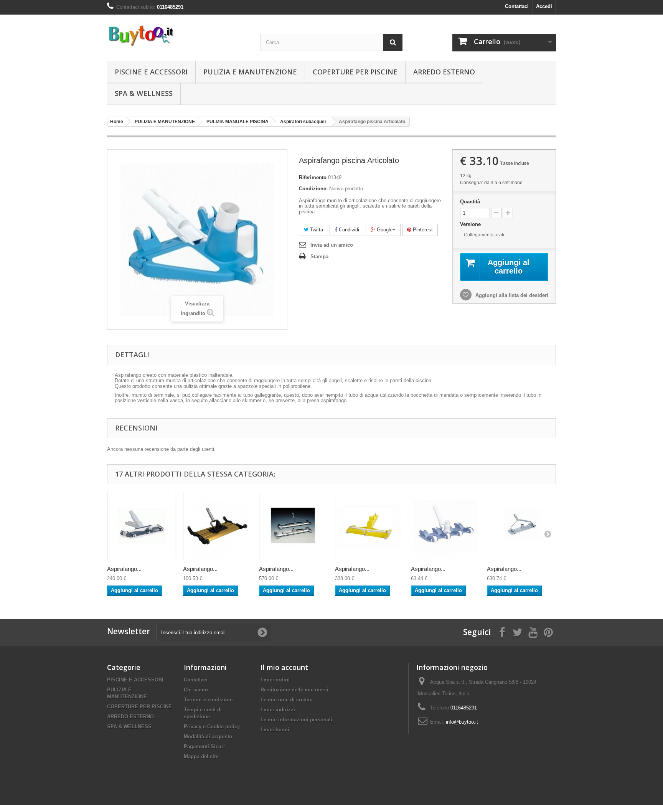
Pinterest (422, 230)
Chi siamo (196, 690)
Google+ (385, 230)
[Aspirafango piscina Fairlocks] (369, 526)
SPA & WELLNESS (144, 93)
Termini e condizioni (208, 700)
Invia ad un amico (331, 245)
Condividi (348, 230)
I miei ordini (275, 680)
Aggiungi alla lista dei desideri (511, 295)
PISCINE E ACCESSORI (151, 71)
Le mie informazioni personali (296, 720)
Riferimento (313, 177)
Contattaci (517, 6)
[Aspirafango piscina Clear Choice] (217, 526)
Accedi (544, 6)
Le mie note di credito (287, 700)
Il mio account (284, 667)
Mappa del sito (201, 756)
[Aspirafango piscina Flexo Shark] (445, 526)
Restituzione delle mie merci (294, 690)
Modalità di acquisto (208, 736)
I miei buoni (275, 729)
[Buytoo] (178, 35)
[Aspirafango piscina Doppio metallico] (293, 526)
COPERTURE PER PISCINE (355, 71)
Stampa (319, 256)
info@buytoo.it (462, 722)
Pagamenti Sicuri (204, 746)
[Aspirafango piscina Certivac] (141, 526)
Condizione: (313, 188)
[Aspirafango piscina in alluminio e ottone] (521, 526)
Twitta (315, 230)
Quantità (470, 202)
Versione (471, 224)
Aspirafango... (124, 569)
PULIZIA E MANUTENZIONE (250, 71)
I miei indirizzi (278, 710)
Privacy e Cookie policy (212, 726)
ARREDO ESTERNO (444, 71)
